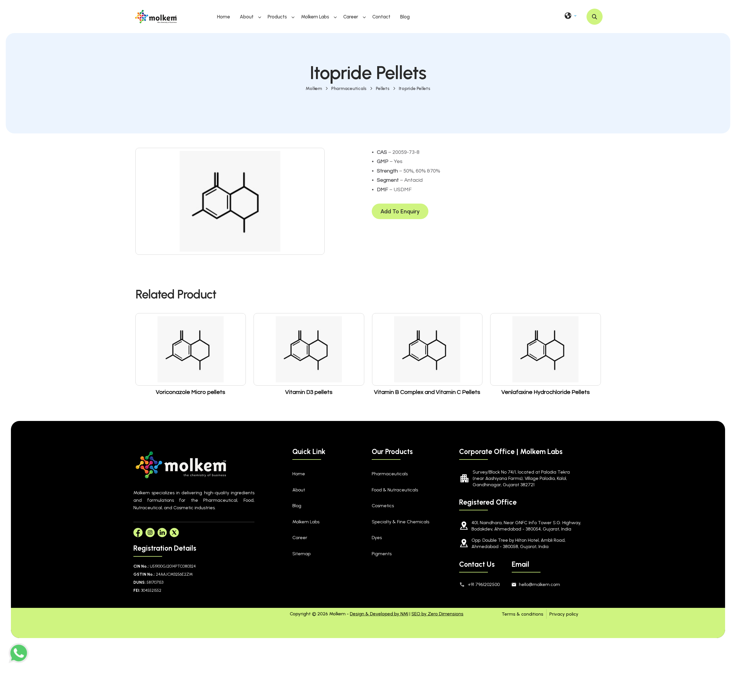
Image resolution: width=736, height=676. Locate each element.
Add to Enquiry (400, 211)
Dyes (377, 537)
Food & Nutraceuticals (395, 490)
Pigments (382, 553)
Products (277, 17)
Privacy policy (563, 614)
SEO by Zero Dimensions (437, 613)
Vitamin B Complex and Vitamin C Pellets (427, 392)
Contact (381, 17)
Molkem (314, 88)
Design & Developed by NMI (379, 613)
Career (350, 17)
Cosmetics (383, 505)
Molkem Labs (315, 17)
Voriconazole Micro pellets (190, 392)
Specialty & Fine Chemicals (400, 521)
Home (223, 17)
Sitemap (301, 553)
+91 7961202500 (484, 584)
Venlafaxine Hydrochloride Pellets (545, 392)
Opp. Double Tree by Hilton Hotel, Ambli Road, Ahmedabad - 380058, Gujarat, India (518, 543)
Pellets (382, 88)
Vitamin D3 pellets (308, 392)
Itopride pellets (414, 88)
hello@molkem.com (539, 584)
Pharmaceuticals (349, 88)
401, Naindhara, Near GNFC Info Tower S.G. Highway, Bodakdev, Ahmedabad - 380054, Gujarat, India (526, 526)
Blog (405, 17)
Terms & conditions (522, 614)
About (247, 17)
